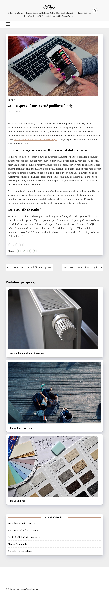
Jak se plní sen (17, 500)
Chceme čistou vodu (17, 544)
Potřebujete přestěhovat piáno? (23, 530)
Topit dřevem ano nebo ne (20, 551)
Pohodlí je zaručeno (21, 427)
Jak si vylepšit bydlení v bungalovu (24, 537)
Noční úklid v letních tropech (21, 523)
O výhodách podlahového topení (27, 353)
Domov (11, 100)
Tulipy (48, 7)
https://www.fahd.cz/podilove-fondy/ (35, 139)
